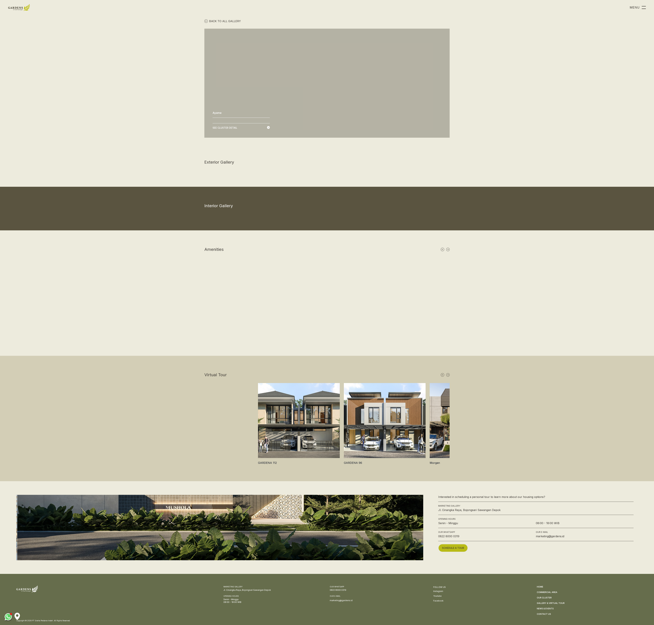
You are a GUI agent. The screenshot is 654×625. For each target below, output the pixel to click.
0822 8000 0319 (448, 536)
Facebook (438, 600)
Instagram (438, 591)
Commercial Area (547, 592)
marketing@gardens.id (550, 536)
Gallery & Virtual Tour (551, 603)
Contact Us (544, 614)
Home (540, 586)
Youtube (437, 596)
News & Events (545, 608)
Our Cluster (544, 597)
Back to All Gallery (225, 21)
